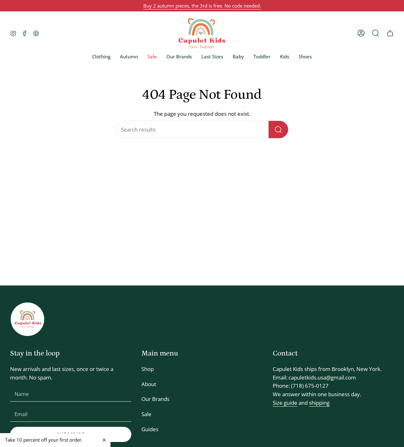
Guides (149, 429)
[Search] (278, 129)
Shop (147, 369)
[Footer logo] (27, 319)
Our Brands (155, 399)
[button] (101, 56)
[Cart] (390, 33)
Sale (146, 414)
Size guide (285, 402)
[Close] (104, 440)
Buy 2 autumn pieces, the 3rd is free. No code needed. (202, 6)
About (148, 384)
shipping (319, 402)
